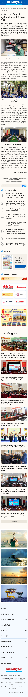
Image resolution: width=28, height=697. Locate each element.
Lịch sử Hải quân (6, 663)
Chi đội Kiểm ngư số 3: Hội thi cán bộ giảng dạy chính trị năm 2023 (12, 424)
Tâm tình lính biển (6, 647)
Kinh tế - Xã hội (5, 625)
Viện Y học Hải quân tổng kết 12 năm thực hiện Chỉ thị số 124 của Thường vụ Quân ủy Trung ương (13, 402)
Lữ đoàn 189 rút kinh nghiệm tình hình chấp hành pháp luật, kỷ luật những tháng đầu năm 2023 (13, 515)
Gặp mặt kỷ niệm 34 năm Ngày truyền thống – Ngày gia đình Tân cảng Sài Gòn (13, 446)
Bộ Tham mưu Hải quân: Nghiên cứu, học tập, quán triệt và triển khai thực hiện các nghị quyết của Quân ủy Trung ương (14, 355)
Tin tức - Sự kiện (5, 8)
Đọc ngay (20, 266)
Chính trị (4, 609)
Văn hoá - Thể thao (7, 657)
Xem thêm (14, 521)
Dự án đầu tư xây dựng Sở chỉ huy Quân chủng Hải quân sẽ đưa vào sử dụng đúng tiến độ (14, 468)
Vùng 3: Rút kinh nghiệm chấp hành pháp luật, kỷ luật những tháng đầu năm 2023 (13, 378)
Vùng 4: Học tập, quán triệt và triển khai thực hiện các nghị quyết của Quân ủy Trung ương (13, 491)
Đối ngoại (4, 630)
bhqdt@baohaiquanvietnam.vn (14, 181)
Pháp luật (4, 636)
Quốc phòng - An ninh (7, 614)
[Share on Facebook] (23, 186)
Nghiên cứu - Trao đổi (7, 652)
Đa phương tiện (6, 641)
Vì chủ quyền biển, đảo (8, 619)
